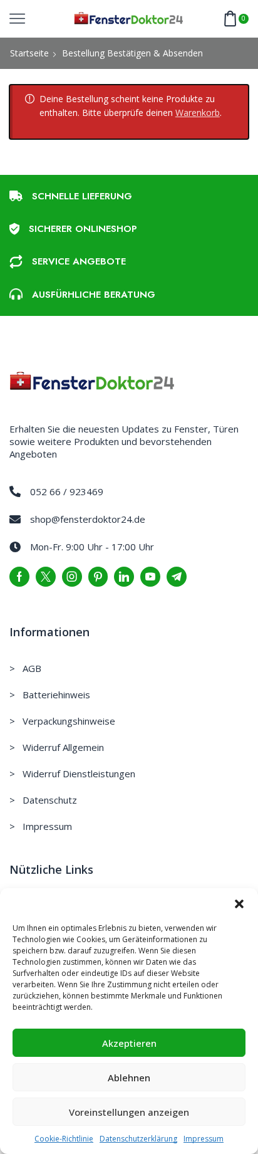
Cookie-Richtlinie (63, 1138)
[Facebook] (19, 577)
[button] (239, 904)
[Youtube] (150, 577)
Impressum (203, 1138)
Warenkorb (197, 112)
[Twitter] (46, 577)
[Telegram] (177, 577)
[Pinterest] (98, 577)
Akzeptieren (129, 1043)
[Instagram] (72, 577)
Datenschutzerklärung (138, 1138)
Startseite (29, 53)
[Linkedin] (124, 577)
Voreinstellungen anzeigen (129, 1112)
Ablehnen (129, 1077)
